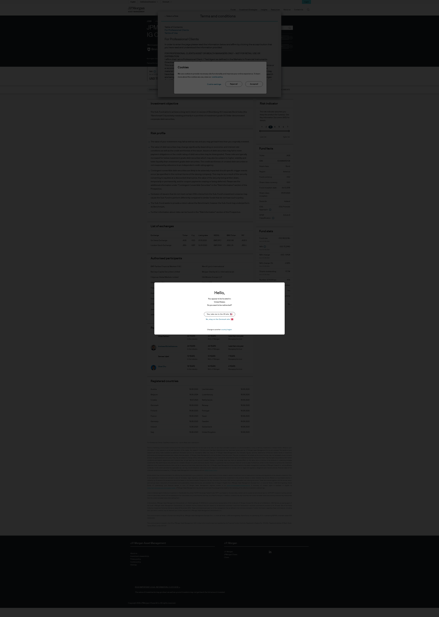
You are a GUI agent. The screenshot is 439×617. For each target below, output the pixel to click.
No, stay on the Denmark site (218, 319)
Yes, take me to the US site (218, 314)
